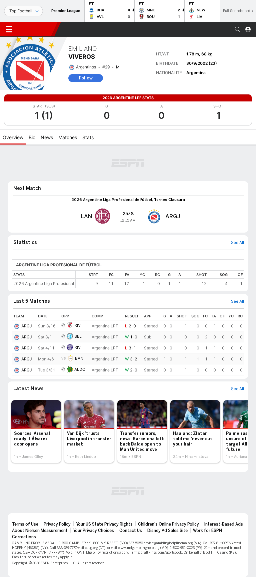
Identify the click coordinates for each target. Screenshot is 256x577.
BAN (79, 358)
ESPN (36, 29)
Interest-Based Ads (223, 524)
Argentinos (86, 66)
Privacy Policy (57, 524)
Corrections (24, 537)
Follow (86, 77)
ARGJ (26, 325)
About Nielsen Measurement (40, 530)
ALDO (79, 369)
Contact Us (130, 530)
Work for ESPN (207, 530)
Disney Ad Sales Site (167, 530)
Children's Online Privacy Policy (168, 524)
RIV (77, 325)
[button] (237, 29)
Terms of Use (25, 524)
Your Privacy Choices (93, 530)
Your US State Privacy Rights (104, 524)
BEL (78, 336)
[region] (160, 279)
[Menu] (9, 29)
